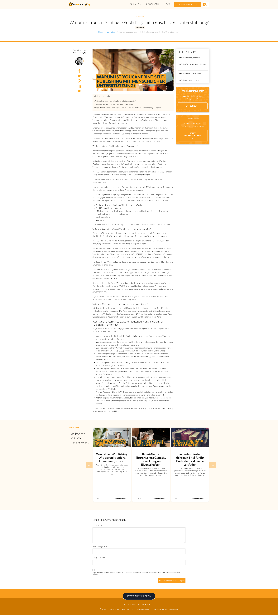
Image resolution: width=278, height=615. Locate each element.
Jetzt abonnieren (139, 596)
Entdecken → (193, 106)
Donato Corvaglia (79, 53)
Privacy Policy (127, 609)
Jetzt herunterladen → (192, 135)
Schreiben (139, 16)
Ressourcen (152, 4)
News (167, 4)
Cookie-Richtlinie (142, 609)
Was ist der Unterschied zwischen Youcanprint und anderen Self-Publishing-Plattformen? (129, 108)
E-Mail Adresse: (99, 557)
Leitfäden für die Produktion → (190, 73)
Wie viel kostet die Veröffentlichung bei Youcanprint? (115, 101)
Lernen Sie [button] (133, 4)
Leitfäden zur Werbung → (188, 80)
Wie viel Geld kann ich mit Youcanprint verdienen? (114, 104)
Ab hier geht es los (187, 4)
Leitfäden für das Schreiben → (190, 57)
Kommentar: (98, 525)
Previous (89, 465)
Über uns (103, 609)
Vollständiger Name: (101, 546)
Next (212, 465)
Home (100, 32)
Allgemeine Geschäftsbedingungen (165, 609)
